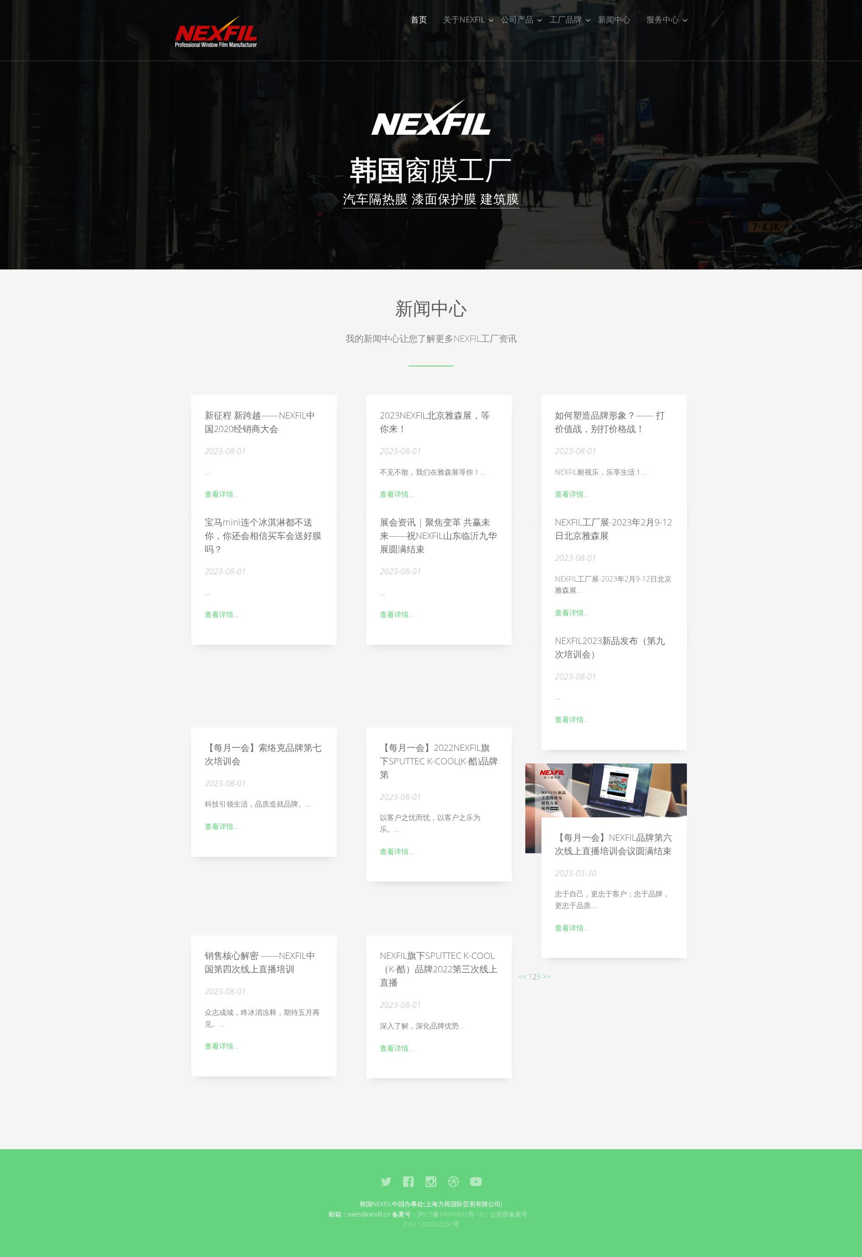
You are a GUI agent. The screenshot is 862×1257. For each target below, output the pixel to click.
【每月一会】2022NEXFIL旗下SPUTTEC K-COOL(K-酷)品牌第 (439, 761)
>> (546, 977)
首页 (419, 19)
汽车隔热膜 (375, 198)
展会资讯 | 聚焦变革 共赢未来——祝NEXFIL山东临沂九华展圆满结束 (438, 535)
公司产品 (517, 19)
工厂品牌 (566, 19)
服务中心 (662, 19)
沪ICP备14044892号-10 (450, 1214)
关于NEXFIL (464, 19)
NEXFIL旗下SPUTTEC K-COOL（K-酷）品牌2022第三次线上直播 (438, 968)
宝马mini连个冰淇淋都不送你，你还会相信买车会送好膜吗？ (263, 535)
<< (523, 977)
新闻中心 (614, 19)
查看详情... (222, 494)
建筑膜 (499, 198)
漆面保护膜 (444, 198)
